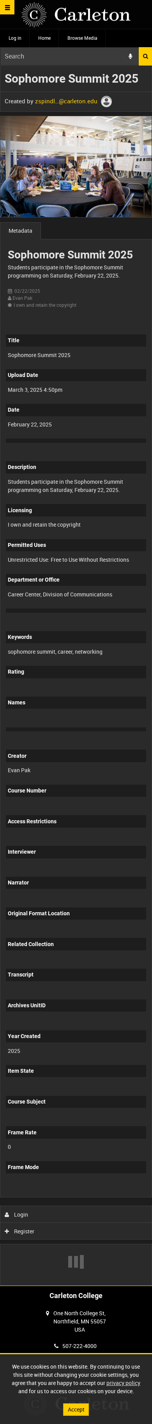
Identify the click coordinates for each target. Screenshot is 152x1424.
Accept (76, 1409)
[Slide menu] (7, 7)
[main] (76, 675)
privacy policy (123, 1383)
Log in (15, 38)
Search (145, 56)
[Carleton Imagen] (76, 14)
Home (44, 38)
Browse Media (82, 38)
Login (20, 1214)
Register (23, 1231)
